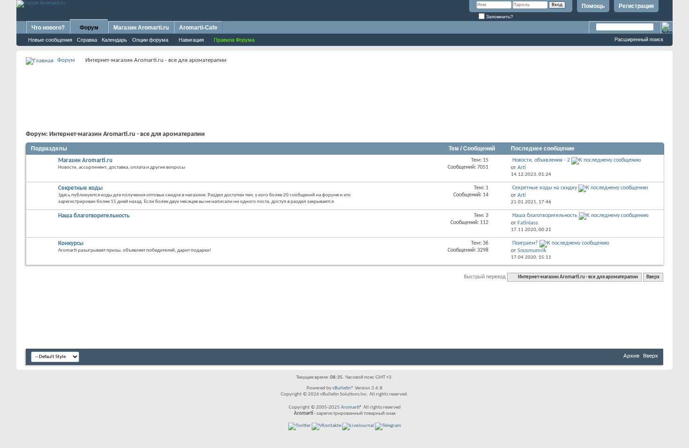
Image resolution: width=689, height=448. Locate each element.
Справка (87, 40)
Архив (631, 356)
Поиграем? (525, 243)
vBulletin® (343, 388)
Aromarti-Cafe (198, 27)
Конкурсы (70, 243)
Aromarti (350, 407)
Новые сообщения (50, 40)
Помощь (593, 6)
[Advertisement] (344, 87)
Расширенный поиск (638, 39)
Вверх (652, 277)
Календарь (114, 40)
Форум (89, 27)
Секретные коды (80, 188)
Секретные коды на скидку (544, 188)
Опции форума (150, 40)
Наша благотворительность (93, 216)
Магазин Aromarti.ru (141, 27)
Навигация (191, 40)
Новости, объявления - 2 (541, 160)
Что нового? (48, 27)
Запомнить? (499, 16)
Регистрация (636, 6)
